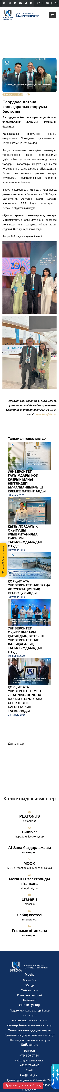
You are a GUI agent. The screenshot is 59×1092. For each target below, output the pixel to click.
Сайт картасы (29, 990)
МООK (29, 863)
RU (47, 3)
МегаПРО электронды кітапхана (29, 881)
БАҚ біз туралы (21, 759)
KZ (38, 3)
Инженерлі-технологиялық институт (29, 1025)
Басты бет (29, 980)
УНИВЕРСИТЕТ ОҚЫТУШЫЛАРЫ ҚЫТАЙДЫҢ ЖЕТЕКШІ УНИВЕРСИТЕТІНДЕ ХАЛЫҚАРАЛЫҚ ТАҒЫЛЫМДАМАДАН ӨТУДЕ (26, 640)
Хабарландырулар (23, 754)
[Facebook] (15, 3)
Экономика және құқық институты (29, 1030)
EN (56, 3)
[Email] (4, 3)
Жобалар (16, 764)
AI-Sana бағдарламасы (29, 848)
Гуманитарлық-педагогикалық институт (29, 1035)
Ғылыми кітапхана (29, 931)
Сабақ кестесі (29, 915)
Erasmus (30, 899)
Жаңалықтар (20, 749)
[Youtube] (20, 3)
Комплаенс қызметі (29, 995)
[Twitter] (26, 3)
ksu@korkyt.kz (29, 1075)
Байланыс (29, 1000)
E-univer (29, 832)
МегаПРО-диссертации (3, 557)
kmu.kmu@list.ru (46, 414)
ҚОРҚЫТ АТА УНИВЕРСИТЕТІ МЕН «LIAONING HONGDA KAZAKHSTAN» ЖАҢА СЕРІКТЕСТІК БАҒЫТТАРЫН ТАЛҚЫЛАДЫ (25, 699)
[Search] (31, 3)
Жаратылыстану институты (29, 1020)
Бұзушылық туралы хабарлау (23, 1085)
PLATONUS (29, 816)
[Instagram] (9, 3)
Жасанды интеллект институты (29, 1040)
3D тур (29, 985)
